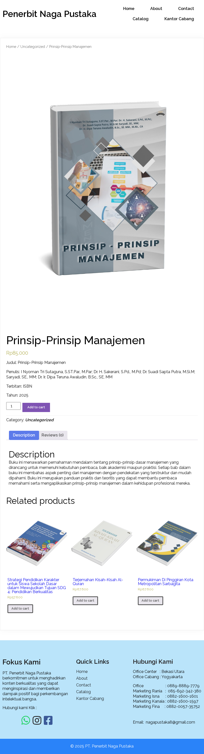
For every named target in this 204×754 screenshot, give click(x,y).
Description (24, 435)
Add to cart (36, 407)
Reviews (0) (52, 435)
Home (11, 46)
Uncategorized (32, 46)
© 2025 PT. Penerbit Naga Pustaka (102, 746)
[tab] (24, 435)
